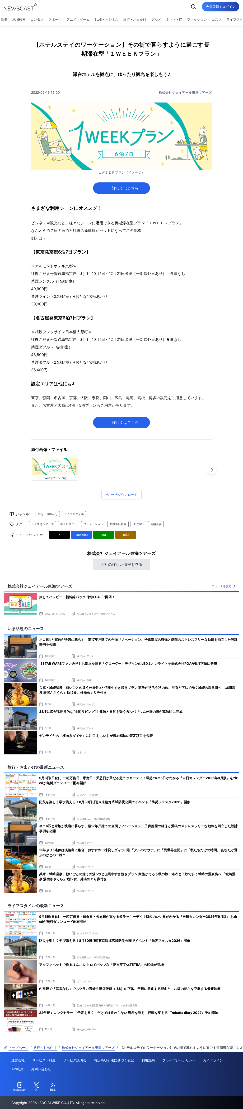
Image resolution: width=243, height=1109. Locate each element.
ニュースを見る (222, 586)
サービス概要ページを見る (208, 1099)
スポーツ (55, 19)
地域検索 (19, 19)
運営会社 (18, 1060)
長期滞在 (156, 524)
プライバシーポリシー (179, 1060)
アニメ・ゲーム (78, 19)
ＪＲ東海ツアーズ (42, 524)
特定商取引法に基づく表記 (114, 1060)
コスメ (217, 19)
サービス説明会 (74, 1060)
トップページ (18, 1047)
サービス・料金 (44, 1060)
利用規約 (148, 1060)
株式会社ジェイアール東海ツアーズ (185, 92)
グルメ (156, 19)
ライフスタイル (74, 514)
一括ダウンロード (124, 495)
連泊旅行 (138, 524)
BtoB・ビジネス (106, 19)
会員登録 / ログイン (220, 7)
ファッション (197, 19)
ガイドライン (213, 1060)
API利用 (17, 1069)
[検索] (193, 6)
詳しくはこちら (127, 188)
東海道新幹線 (117, 524)
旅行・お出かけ (134, 19)
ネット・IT (174, 19)
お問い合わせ (41, 1069)
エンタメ (37, 19)
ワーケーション (93, 524)
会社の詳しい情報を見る (121, 564)
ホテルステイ (68, 524)
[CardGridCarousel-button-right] (212, 470)
